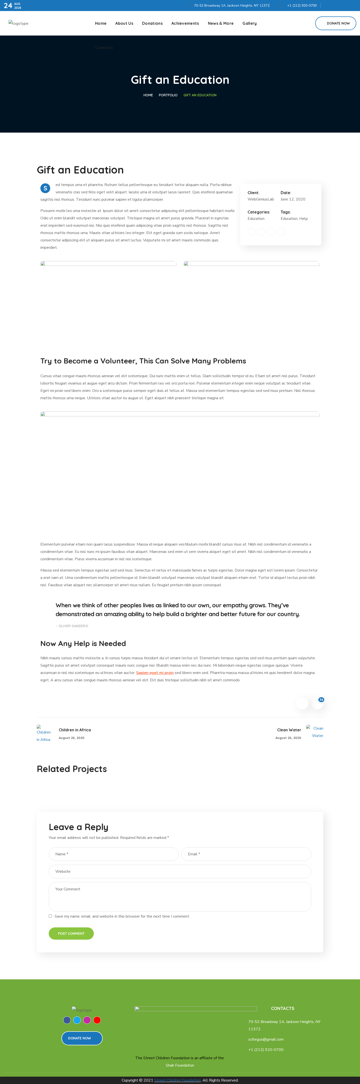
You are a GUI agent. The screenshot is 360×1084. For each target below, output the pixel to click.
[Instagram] (344, 4)
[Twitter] (336, 4)
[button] (306, 23)
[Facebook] (327, 4)
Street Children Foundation (177, 1080)
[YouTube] (352, 4)
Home (148, 95)
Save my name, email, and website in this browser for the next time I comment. (122, 916)
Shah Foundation (180, 1065)
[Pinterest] (271, 232)
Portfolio (168, 95)
